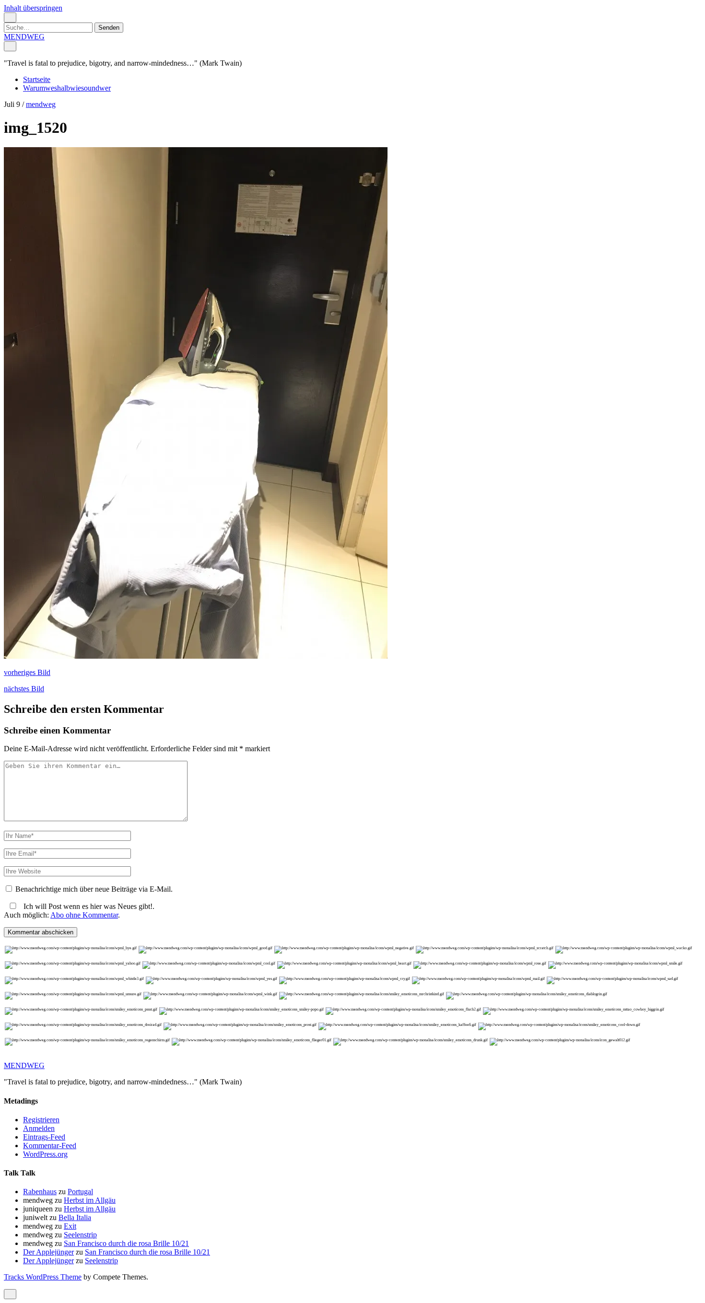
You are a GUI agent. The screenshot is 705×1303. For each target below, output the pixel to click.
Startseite (36, 79)
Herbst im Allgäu (90, 1200)
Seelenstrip (80, 1235)
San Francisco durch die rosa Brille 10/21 (126, 1243)
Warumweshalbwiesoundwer (67, 88)
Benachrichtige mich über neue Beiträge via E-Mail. (94, 889)
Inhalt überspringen (33, 8)
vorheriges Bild (27, 672)
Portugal (80, 1191)
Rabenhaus (40, 1191)
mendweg (41, 104)
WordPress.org (45, 1154)
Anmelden (39, 1128)
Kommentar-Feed (49, 1145)
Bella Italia (75, 1217)
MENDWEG (24, 37)
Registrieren (41, 1120)
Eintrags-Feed (44, 1137)
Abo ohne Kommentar (84, 915)
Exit (70, 1226)
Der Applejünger (48, 1252)
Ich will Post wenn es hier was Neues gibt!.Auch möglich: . (79, 910)
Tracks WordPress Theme (43, 1277)
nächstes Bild (24, 689)
